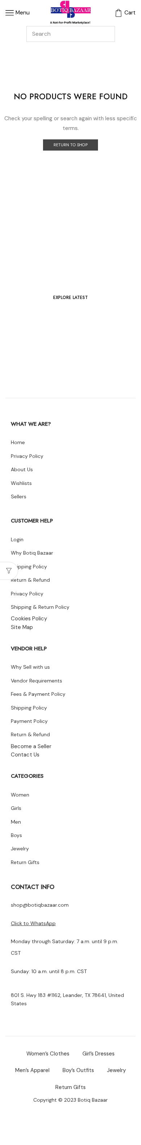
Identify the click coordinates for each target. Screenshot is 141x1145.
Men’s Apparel (32, 1070)
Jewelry (116, 1070)
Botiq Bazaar (93, 1100)
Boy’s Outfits (78, 1070)
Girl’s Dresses (98, 1053)
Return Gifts (70, 1087)
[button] (71, 298)
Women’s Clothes (47, 1053)
